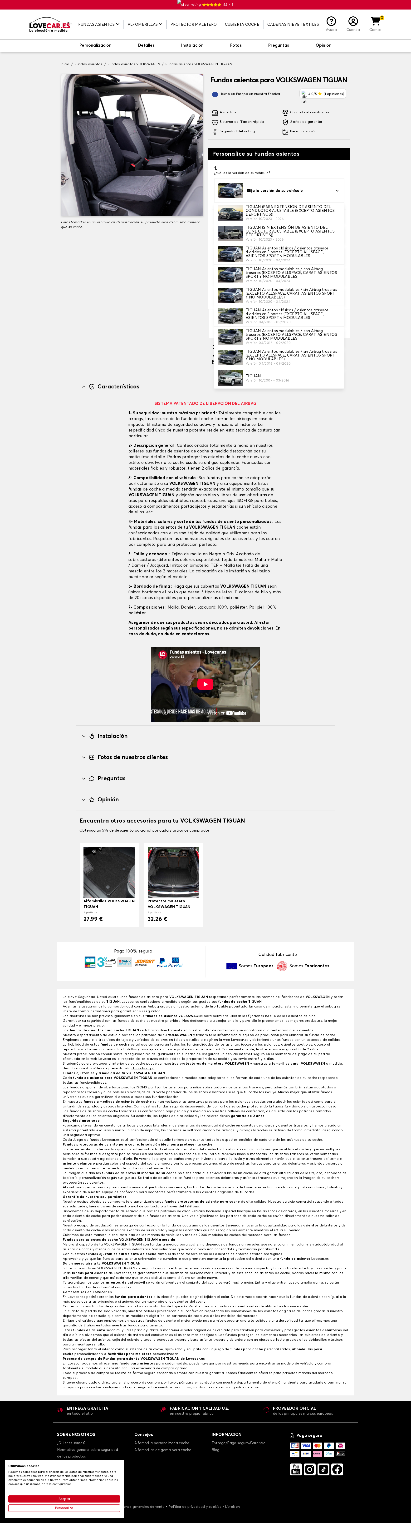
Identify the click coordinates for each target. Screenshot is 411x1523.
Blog (216, 1450)
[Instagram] (310, 1469)
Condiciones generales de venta (138, 1506)
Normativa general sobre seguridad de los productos (87, 1453)
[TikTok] (323, 1469)
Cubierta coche (242, 24)
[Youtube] (296, 1469)
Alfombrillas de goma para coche (162, 1450)
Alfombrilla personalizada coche (161, 1443)
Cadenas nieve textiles (293, 24)
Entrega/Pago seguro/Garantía (238, 1443)
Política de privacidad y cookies (195, 1506)
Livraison (232, 1506)
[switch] (95, 45)
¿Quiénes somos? (71, 1443)
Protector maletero (194, 24)
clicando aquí (143, 1068)
